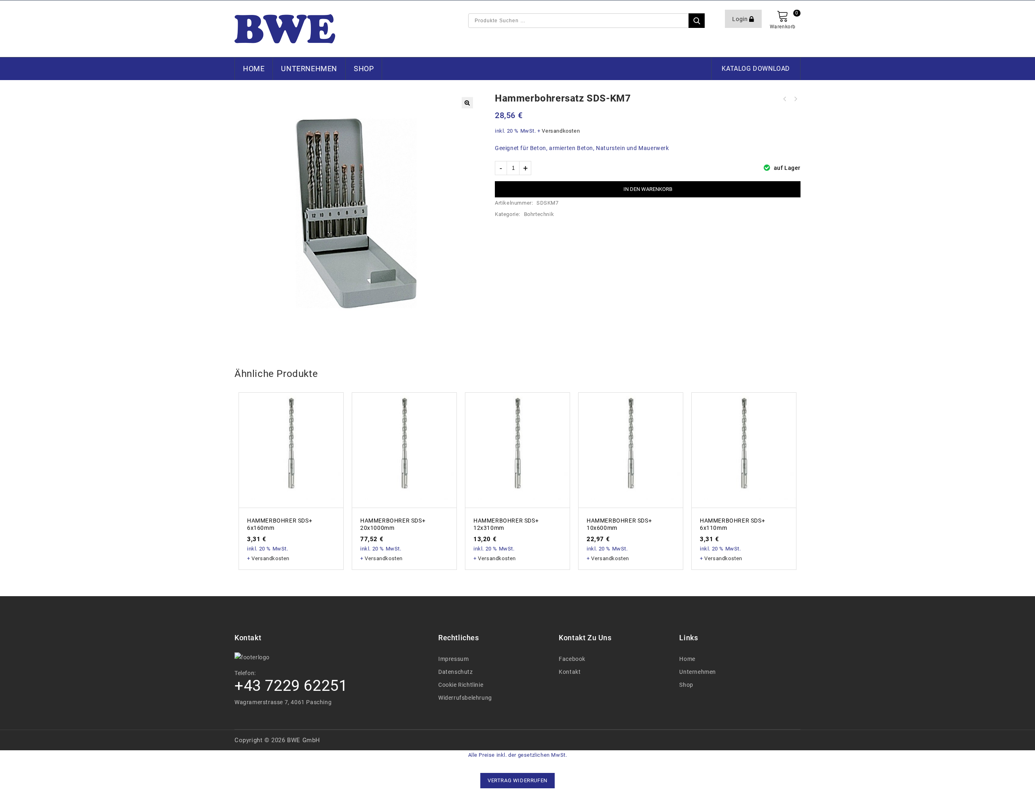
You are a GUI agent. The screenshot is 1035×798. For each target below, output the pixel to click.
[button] (467, 102)
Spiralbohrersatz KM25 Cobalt (795, 99)
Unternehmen (309, 68)
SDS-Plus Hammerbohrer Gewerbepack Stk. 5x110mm (784, 99)
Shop (364, 68)
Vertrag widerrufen (517, 780)
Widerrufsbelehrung (465, 697)
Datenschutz (455, 672)
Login (740, 19)
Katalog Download (756, 68)
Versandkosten (561, 131)
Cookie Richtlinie (460, 685)
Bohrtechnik (539, 214)
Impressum (453, 659)
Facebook (572, 659)
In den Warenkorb (647, 189)
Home (253, 68)
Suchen (697, 20)
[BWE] (285, 28)
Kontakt (570, 672)
